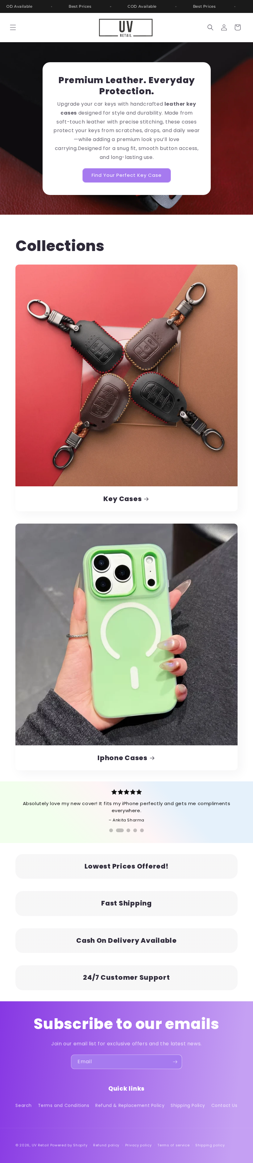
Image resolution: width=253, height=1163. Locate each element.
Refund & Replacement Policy (129, 1105)
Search (23, 1105)
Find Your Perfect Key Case (127, 175)
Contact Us (224, 1105)
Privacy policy (138, 1145)
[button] (13, 27)
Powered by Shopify (69, 1145)
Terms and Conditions (63, 1105)
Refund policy (106, 1145)
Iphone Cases (122, 758)
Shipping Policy (188, 1105)
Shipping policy (210, 1145)
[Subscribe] (175, 1062)
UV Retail (41, 1145)
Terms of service (173, 1145)
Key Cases (122, 499)
